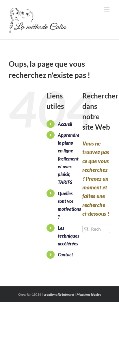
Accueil (65, 124)
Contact (65, 254)
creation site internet (59, 294)
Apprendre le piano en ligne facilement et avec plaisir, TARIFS (68, 158)
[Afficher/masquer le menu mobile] (107, 9)
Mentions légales (89, 294)
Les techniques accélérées (68, 235)
